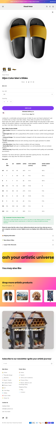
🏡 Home (4, 372)
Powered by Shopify (17, 423)
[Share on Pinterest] (31, 82)
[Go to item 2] (9, 69)
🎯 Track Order (6, 395)
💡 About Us (5, 398)
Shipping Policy (23, 387)
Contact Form (6, 406)
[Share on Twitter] (29, 82)
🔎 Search (21, 375)
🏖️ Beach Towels (6, 380)
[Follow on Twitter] (3, 418)
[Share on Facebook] (26, 82)
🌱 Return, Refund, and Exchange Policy (25, 383)
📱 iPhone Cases (6, 385)
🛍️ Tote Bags (5, 390)
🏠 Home (21, 372)
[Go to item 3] (14, 69)
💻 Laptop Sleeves (7, 383)
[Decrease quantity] (4, 101)
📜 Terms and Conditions (26, 377)
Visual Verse (5, 75)
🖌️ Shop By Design (7, 375)
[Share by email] (33, 82)
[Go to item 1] (4, 69)
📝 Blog (21, 389)
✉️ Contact (22, 392)
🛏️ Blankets (5, 377)
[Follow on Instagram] (7, 418)
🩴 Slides (4, 393)
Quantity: (4, 98)
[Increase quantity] (11, 101)
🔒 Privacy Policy (23, 380)
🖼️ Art (4, 388)
